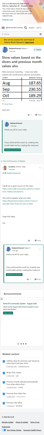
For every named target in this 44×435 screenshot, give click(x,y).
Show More (8, 104)
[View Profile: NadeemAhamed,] (6, 124)
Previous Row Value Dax (16, 393)
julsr (17, 375)
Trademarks (6, 427)
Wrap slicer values (13, 372)
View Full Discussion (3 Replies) (14, 161)
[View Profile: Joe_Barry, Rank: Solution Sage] (4, 167)
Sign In (38, 28)
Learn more (29, 42)
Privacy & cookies (22, 422)
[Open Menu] (40, 34)
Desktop (6, 34)
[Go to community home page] (14, 27)
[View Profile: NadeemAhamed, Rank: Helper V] (5, 50)
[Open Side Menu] (3, 27)
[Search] (25, 27)
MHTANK (19, 406)
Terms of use (34, 422)
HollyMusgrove (23, 366)
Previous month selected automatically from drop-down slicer (22, 383)
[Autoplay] (18, 344)
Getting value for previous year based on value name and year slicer (22, 362)
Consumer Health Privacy (32, 430)
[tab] (21, 344)
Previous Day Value (14, 402)
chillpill (20, 387)
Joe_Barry (11, 166)
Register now (7, 19)
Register (31, 28)
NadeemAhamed (15, 48)
